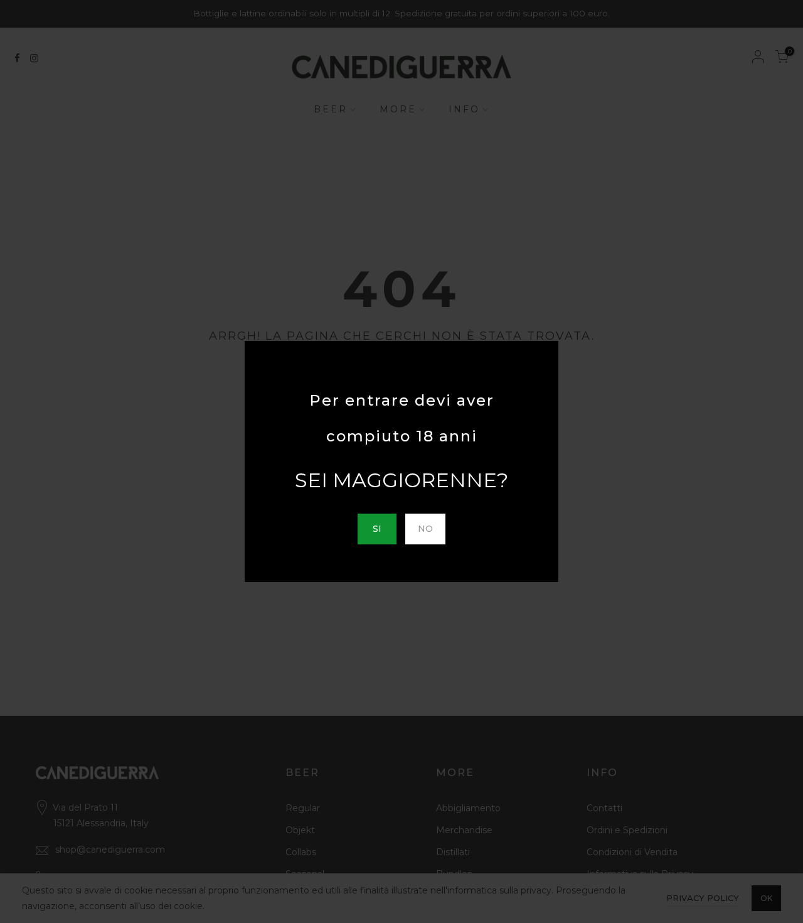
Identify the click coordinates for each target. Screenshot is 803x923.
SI (377, 528)
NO (425, 528)
